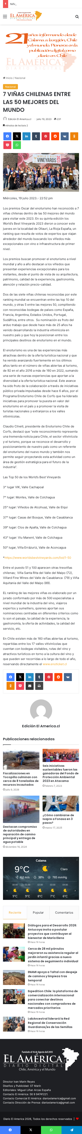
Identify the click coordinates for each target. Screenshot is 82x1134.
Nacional (20, 78)
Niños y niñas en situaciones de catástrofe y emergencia (45, 4)
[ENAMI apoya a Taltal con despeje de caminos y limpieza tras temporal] (14, 977)
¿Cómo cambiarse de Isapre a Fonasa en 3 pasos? (58, 819)
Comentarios (64, 912)
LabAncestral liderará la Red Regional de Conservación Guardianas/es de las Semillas (50, 1023)
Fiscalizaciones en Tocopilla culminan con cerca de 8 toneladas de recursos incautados (21, 779)
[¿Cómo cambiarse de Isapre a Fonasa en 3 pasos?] (61, 804)
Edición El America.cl (19, 119)
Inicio (9, 78)
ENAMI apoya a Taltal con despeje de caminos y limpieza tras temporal (52, 976)
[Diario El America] (26, 16)
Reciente (15, 912)
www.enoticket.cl (55, 664)
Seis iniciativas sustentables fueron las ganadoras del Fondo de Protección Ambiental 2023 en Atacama (61, 773)
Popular (38, 912)
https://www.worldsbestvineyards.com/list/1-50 (38, 558)
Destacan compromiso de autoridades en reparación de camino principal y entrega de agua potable (20, 834)
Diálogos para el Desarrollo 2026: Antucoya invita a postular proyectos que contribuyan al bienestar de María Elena (52, 931)
